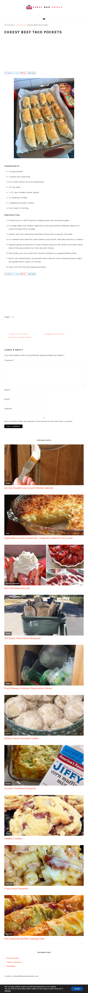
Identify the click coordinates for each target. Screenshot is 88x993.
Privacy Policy (13, 958)
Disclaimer (11, 966)
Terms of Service (14, 962)
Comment (9, 360)
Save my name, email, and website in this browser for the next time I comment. (38, 421)
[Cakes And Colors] (44, 10)
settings (8, 991)
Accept (77, 989)
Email (7, 399)
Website (8, 408)
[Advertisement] (44, 55)
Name (7, 390)
